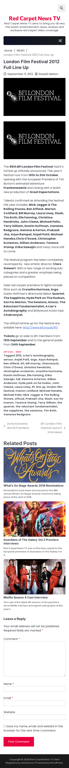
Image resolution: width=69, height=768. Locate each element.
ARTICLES (8, 352)
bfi (22, 363)
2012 (18, 355)
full (18, 379)
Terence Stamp (26, 402)
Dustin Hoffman (15, 375)
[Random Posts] (60, 40)
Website (9, 712)
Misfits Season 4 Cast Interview (26, 597)
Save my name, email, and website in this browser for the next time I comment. (33, 728)
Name (9, 684)
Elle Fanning (35, 375)
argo (33, 359)
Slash (48, 398)
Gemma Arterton (34, 379)
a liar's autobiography (38, 355)
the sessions (33, 410)
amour (8, 359)
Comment (12, 639)
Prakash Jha (34, 398)
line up (40, 387)
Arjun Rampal (48, 359)
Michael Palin (13, 395)
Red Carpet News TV (34, 18)
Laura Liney (22, 387)
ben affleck (11, 363)
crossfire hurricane (49, 371)
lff (33, 387)
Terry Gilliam (47, 402)
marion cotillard (27, 391)
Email (8, 698)
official (19, 398)
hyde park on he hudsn (35, 383)
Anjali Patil (21, 359)
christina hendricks (37, 367)
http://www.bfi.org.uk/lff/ (40, 328)
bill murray (33, 363)
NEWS (18, 352)
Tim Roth (50, 410)
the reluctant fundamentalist (36, 406)
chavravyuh (50, 363)
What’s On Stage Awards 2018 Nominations (34, 485)
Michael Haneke (50, 391)
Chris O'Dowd (13, 367)
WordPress (56, 762)
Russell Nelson (48, 74)
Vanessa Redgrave (17, 414)
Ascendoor (27, 762)
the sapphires (13, 410)
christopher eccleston (19, 371)
